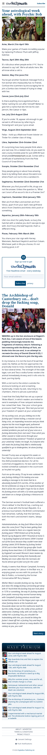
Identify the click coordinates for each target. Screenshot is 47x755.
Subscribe (20, 283)
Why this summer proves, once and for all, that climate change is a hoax (25, 680)
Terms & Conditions (23, 732)
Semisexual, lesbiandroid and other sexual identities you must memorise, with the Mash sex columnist (25, 687)
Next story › (39, 633)
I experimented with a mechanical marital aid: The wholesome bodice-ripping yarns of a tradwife (26, 715)
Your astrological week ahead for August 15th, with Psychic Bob (24, 666)
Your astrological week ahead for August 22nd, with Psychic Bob (24, 654)
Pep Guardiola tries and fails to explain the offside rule (25, 660)
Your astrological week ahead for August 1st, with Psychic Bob (26, 708)
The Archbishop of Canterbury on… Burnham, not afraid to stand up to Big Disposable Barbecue (24, 673)
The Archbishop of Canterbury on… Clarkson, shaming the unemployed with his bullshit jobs (26, 701)
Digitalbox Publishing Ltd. (26, 750)
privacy (30, 283)
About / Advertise (24, 729)
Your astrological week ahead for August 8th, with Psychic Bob (26, 694)
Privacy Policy (23, 734)
